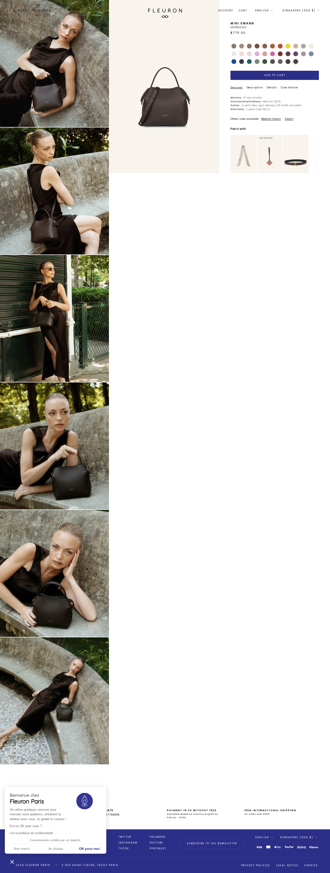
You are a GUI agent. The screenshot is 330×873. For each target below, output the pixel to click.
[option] (243, 154)
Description (255, 87)
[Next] (253, 154)
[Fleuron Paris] (165, 10)
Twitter (124, 837)
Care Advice (289, 87)
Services (236, 87)
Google (115, 814)
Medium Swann (271, 119)
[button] (12, 861)
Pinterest (158, 848)
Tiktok (123, 848)
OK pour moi (89, 849)
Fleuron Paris (37, 865)
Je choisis (55, 849)
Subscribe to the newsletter (212, 843)
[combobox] (263, 10)
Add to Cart (274, 75)
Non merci (21, 849)
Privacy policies (255, 865)
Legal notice (287, 865)
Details (272, 87)
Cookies (311, 865)
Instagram (127, 842)
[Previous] (234, 154)
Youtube (156, 842)
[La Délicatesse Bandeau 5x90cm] (243, 154)
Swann (289, 119)
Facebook (157, 837)
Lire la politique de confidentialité (31, 833)
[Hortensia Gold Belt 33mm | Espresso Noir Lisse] (295, 154)
